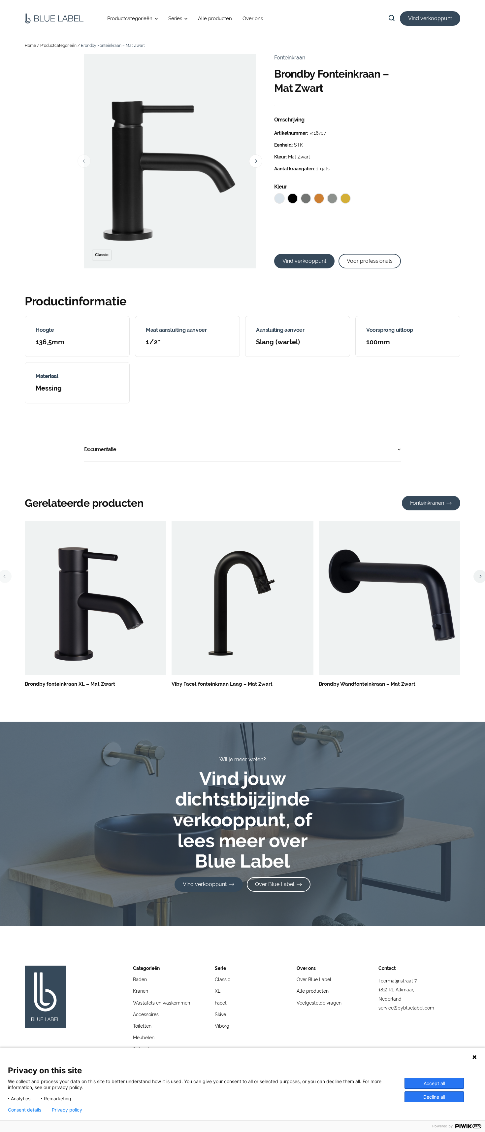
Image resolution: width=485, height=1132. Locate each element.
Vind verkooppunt (430, 18)
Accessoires (146, 1014)
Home (30, 45)
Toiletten (142, 1026)
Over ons (252, 18)
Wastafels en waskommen (161, 1003)
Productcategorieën (129, 18)
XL (217, 991)
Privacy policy (67, 1110)
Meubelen (143, 1037)
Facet (221, 1003)
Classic (222, 979)
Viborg (222, 1026)
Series (175, 18)
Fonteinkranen (427, 503)
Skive (220, 1014)
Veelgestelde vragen (319, 1003)
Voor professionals (370, 261)
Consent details (24, 1110)
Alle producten (215, 18)
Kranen (140, 991)
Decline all (434, 1097)
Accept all (434, 1083)
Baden (140, 979)
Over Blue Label (274, 884)
